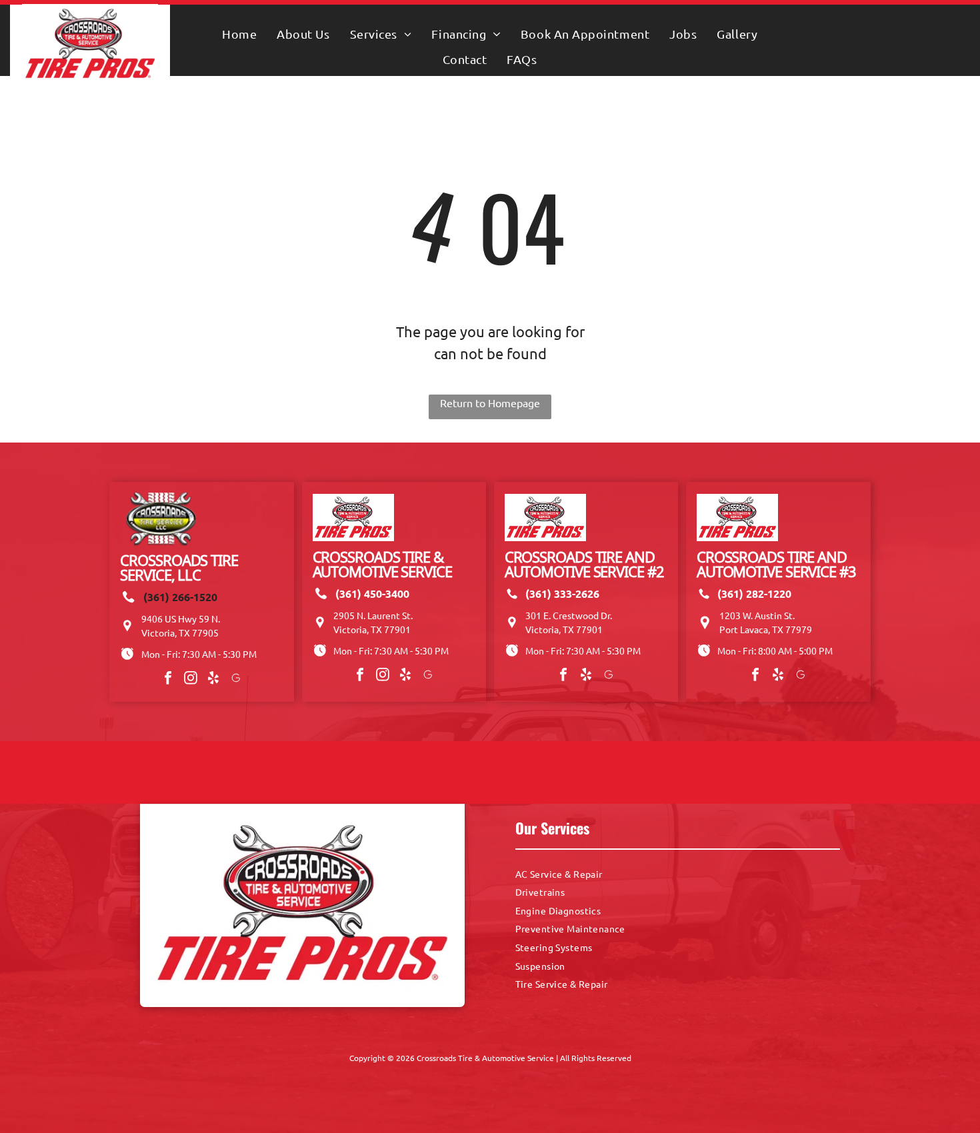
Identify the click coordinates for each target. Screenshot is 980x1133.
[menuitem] (239, 33)
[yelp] (213, 679)
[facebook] (168, 679)
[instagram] (191, 679)
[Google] (236, 679)
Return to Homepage (490, 402)
